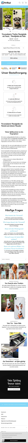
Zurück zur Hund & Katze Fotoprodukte (15, 404)
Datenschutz (4, 416)
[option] (14, 6)
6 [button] (15, 31)
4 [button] (13, 31)
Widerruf (3, 418)
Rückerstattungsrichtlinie (6, 423)
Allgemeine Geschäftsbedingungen (8, 421)
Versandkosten (17, 40)
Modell (13, 45)
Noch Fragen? (6, 259)
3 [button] (12, 31)
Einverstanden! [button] (14, 440)
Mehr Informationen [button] (7, 437)
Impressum (3, 412)
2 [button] (11, 31)
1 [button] (10, 31)
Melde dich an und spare (8, 427)
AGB (2, 414)
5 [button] (14, 31)
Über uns (3, 431)
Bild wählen (14, 58)
